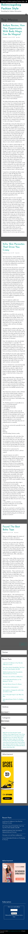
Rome (7, 742)
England (13, 734)
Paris (19, 740)
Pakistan (16, 740)
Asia (11, 732)
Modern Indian (12, 739)
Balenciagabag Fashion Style (14, 931)
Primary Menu (26, 14)
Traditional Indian (14, 744)
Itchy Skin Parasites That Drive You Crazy (13, 247)
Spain (4, 744)
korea (9, 737)
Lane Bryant (14, 737)
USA (9, 745)
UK (21, 744)
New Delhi (18, 739)
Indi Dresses (11, 735)
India (7, 735)
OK (13, 740)
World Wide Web (11, 747)
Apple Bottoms (6, 732)
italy (15, 735)
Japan (17, 735)
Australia (15, 732)
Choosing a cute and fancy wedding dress (13, 676)
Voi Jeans (14, 745)
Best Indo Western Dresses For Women (12, 684)
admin (19, 37)
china (9, 734)
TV (19, 744)
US (6, 745)
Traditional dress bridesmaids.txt (10, 687)
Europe (16, 734)
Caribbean (5, 734)
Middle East (5, 739)
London (21, 737)
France (20, 734)
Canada (19, 732)
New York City (8, 740)
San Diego (11, 742)
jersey (21, 735)
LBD (19, 737)
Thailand (8, 744)
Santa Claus (17, 742)
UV (10, 745)
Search (23, 644)
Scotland (22, 742)
